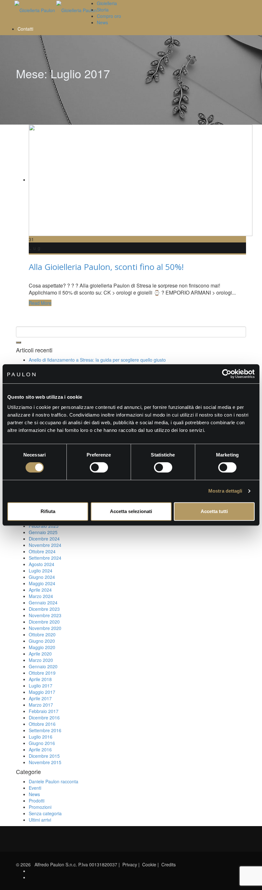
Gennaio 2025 (43, 532)
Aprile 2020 (40, 653)
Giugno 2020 (42, 641)
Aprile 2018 (40, 679)
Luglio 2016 (40, 736)
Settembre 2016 (45, 730)
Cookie (149, 864)
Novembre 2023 (45, 615)
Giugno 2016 (42, 743)
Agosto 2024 (41, 564)
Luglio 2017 (40, 685)
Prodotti (36, 800)
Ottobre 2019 (42, 673)
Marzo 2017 (41, 705)
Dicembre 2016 (44, 717)
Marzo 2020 (41, 660)
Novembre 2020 (45, 628)
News (102, 22)
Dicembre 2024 (44, 538)
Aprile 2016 (40, 749)
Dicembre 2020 (44, 621)
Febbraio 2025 (43, 526)
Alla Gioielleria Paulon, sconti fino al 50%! (106, 266)
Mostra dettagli (225, 491)
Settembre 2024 (45, 558)
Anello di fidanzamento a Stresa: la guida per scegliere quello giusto (97, 360)
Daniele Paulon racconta (53, 781)
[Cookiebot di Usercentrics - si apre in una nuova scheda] (227, 374)
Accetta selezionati (131, 511)
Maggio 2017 (42, 692)
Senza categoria (45, 813)
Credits (168, 864)
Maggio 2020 (42, 647)
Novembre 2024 (45, 545)
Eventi (35, 788)
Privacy (129, 864)
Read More (40, 303)
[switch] (99, 467)
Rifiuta (48, 511)
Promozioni (40, 807)
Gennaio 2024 (43, 602)
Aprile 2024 (40, 590)
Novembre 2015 (45, 762)
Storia (103, 9)
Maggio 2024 (42, 583)
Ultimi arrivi (40, 820)
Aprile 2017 (40, 698)
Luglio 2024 (40, 570)
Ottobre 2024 (42, 551)
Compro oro (109, 16)
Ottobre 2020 (42, 634)
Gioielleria (107, 3)
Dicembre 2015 (44, 756)
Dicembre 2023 (44, 609)
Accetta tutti (214, 511)
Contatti (25, 29)
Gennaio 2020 (43, 666)
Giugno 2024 (42, 577)
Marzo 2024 (41, 596)
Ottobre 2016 (42, 724)
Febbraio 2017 (43, 711)
